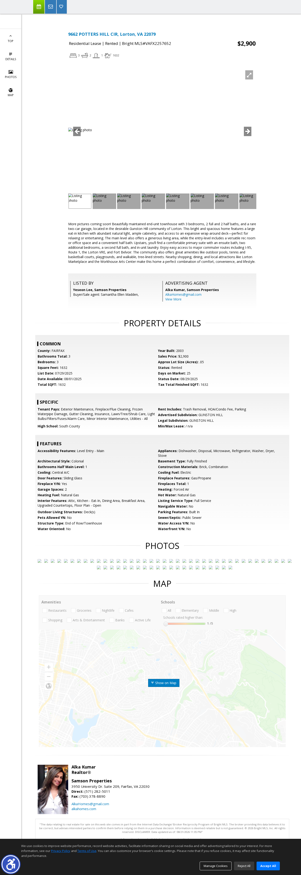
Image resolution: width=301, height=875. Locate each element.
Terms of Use (86, 851)
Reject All (244, 866)
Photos (10, 77)
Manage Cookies (216, 866)
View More (173, 299)
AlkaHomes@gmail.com (183, 294)
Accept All (268, 866)
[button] (11, 864)
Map (11, 95)
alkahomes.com (83, 808)
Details (10, 59)
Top (10, 41)
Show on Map (165, 683)
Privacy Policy (60, 851)
